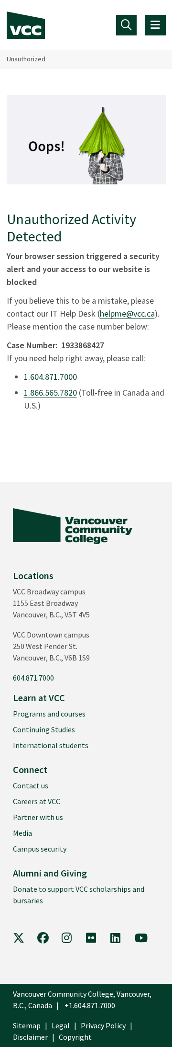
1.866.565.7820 (50, 392)
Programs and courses (49, 713)
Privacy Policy (103, 1025)
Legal (61, 1025)
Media (22, 833)
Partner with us (38, 817)
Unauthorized (26, 59)
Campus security (39, 849)
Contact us (30, 785)
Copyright (75, 1037)
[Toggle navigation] (126, 25)
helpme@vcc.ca (127, 313)
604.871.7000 (33, 678)
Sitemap (27, 1025)
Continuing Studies (44, 729)
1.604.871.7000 (50, 376)
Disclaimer (30, 1037)
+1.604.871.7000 (89, 1005)
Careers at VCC (36, 801)
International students (50, 745)
